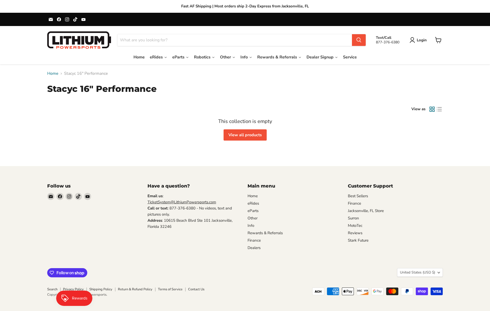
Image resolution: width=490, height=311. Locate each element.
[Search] (359, 40)
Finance (254, 240)
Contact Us (196, 289)
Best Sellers (358, 195)
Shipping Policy (100, 289)
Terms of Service (170, 289)
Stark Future (358, 240)
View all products (245, 135)
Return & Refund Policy (135, 289)
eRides (253, 203)
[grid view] (432, 109)
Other (253, 218)
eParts (253, 210)
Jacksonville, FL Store (366, 210)
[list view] (439, 109)
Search (52, 289)
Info (251, 225)
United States (417, 272)
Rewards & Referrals (265, 232)
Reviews (355, 232)
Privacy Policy (73, 289)
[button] (419, 40)
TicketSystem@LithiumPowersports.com (182, 202)
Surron (353, 218)
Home (52, 73)
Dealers (254, 247)
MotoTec (355, 225)
